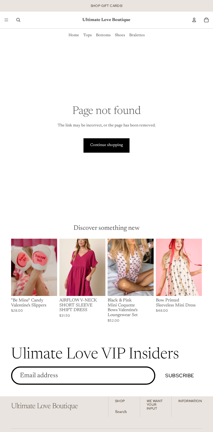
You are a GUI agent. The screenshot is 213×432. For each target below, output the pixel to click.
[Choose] (49, 287)
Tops (87, 35)
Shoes (120, 35)
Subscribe (179, 375)
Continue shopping (106, 145)
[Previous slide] (65, 267)
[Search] (18, 20)
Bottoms (103, 35)
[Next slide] (99, 267)
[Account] (194, 20)
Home (74, 35)
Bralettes (137, 35)
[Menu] (6, 20)
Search (121, 412)
